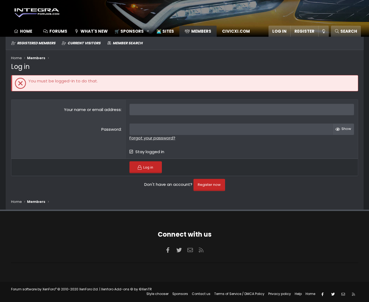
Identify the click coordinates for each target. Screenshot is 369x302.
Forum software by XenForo (55, 289)
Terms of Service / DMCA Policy (239, 293)
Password (111, 129)
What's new (94, 31)
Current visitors (84, 43)
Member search (128, 43)
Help (298, 293)
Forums (58, 31)
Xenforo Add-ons (126, 289)
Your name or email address (92, 109)
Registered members (36, 43)
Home (26, 31)
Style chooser (157, 293)
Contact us (201, 293)
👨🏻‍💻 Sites (165, 31)
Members (201, 31)
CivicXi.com (236, 31)
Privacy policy (279, 293)
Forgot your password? (152, 138)
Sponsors (180, 293)
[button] (130, 31)
